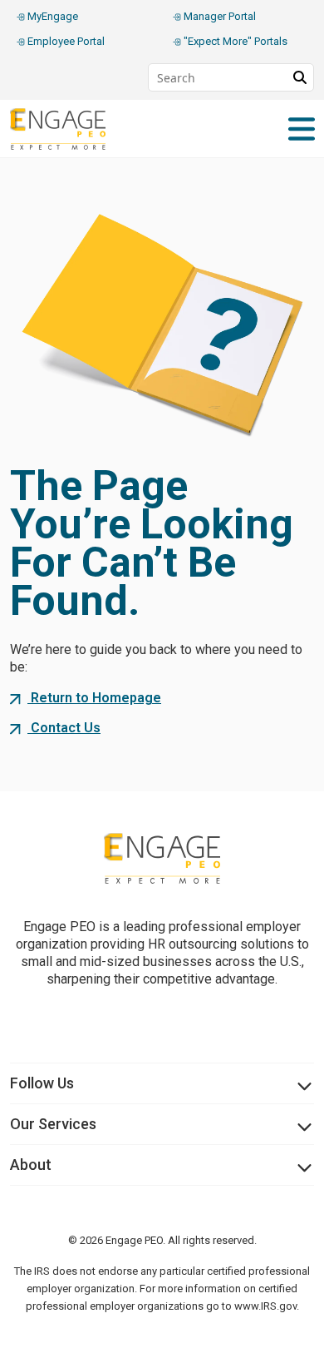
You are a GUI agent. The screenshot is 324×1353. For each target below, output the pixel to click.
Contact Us (64, 728)
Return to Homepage (94, 698)
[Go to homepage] (162, 858)
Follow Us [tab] (42, 1083)
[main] (162, 470)
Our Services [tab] (53, 1123)
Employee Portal (65, 41)
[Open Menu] (301, 129)
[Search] (300, 77)
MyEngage (51, 16)
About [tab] (31, 1164)
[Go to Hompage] (68, 129)
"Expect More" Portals (234, 41)
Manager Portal (218, 16)
